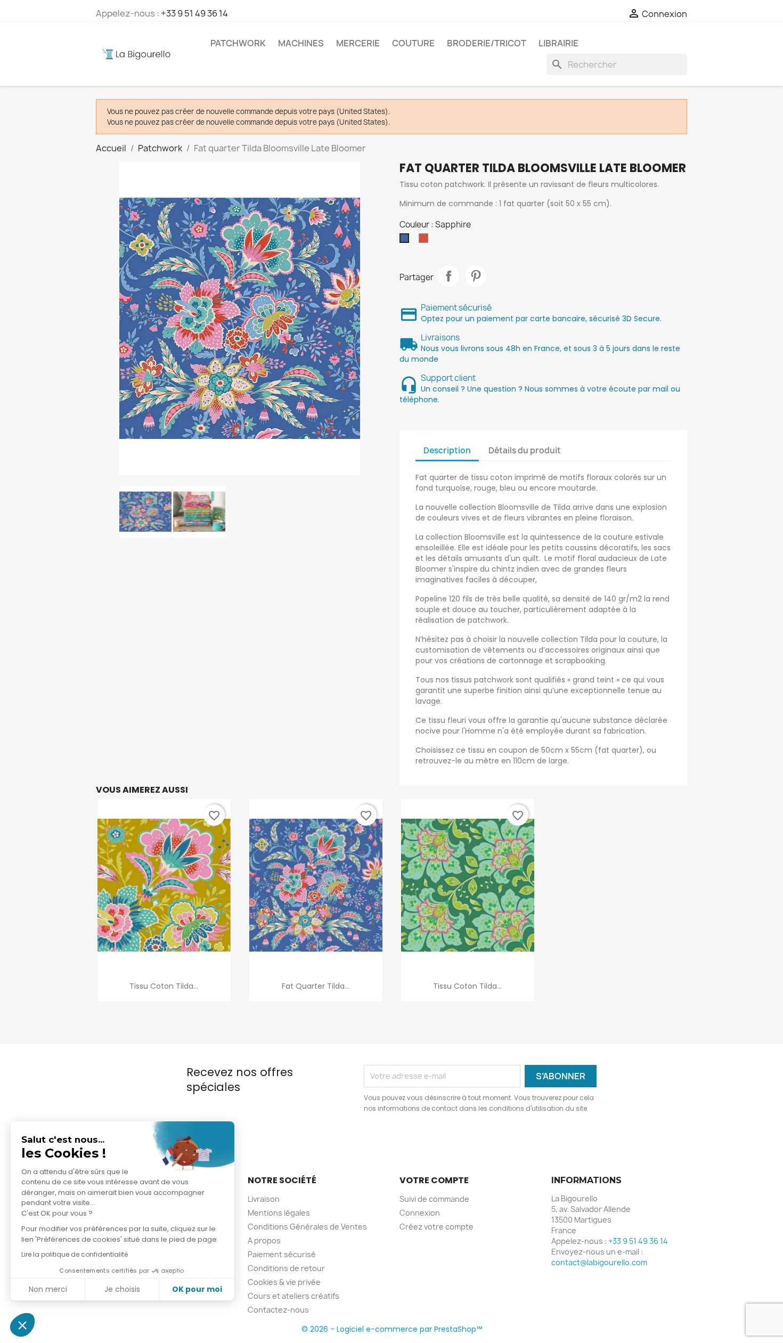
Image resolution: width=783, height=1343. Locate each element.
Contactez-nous (278, 1310)
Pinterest (475, 276)
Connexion (419, 1213)
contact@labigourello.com (599, 1262)
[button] (22, 1325)
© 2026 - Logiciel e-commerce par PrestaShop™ (391, 1329)
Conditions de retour (286, 1268)
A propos (264, 1240)
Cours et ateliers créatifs (293, 1296)
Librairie (558, 43)
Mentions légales (279, 1213)
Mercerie (358, 43)
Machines (301, 43)
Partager (448, 276)
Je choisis (122, 1289)
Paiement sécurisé (282, 1254)
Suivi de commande (434, 1199)
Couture (413, 43)
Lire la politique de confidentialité (74, 1254)
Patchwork (238, 43)
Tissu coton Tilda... (163, 986)
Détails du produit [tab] (524, 450)
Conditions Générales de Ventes (307, 1227)
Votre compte (434, 1180)
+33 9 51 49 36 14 (194, 13)
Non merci (48, 1289)
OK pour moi (197, 1289)
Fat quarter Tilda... (315, 986)
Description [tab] (447, 450)
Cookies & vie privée (284, 1282)
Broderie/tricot (486, 43)
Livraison (264, 1199)
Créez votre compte (436, 1227)
